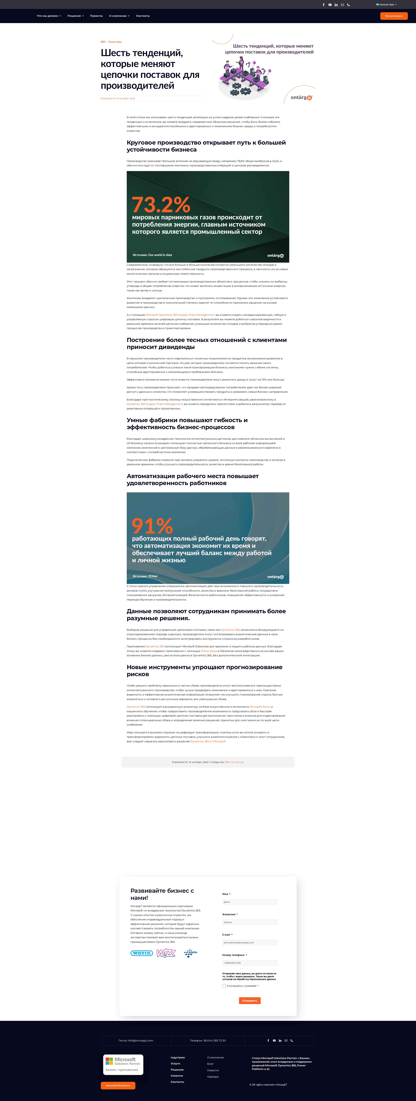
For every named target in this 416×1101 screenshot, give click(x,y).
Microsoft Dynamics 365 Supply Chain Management (180, 314)
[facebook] (323, 4)
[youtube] (330, 4)
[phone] (348, 4)
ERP (103, 42)
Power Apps (209, 651)
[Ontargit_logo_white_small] (20, 13)
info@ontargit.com (140, 1040)
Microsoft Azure (260, 706)
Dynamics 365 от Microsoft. (208, 741)
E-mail (226, 934)
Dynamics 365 (230, 629)
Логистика (115, 42)
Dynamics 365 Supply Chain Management (155, 404)
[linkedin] (336, 4)
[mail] (342, 4)
